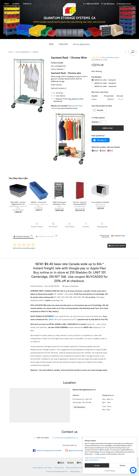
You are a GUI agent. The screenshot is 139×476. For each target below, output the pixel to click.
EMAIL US (52, 319)
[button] (99, 110)
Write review (106, 57)
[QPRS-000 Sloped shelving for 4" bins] (59, 190)
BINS (51, 44)
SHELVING (63, 44)
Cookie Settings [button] (109, 471)
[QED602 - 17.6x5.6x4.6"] (38, 190)
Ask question (115, 57)
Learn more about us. (92, 460)
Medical (35, 52)
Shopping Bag (102, 227)
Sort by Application (81, 44)
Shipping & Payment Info (74, 468)
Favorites (85, 227)
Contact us (27, 4)
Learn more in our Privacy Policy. (95, 458)
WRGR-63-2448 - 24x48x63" (105, 83)
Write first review (117, 246)
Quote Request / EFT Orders (42, 468)
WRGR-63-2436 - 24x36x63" (105, 80)
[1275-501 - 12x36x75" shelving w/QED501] (79, 190)
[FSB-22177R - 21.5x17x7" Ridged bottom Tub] (18, 190)
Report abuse (75, 471)
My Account (53, 227)
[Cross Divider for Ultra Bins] (100, 190)
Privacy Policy (59, 468)
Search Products (37, 227)
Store (6, 4)
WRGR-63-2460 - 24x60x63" (105, 86)
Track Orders (69, 227)
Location (15, 4)
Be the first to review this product (24, 248)
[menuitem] (125, 52)
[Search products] (133, 52)
